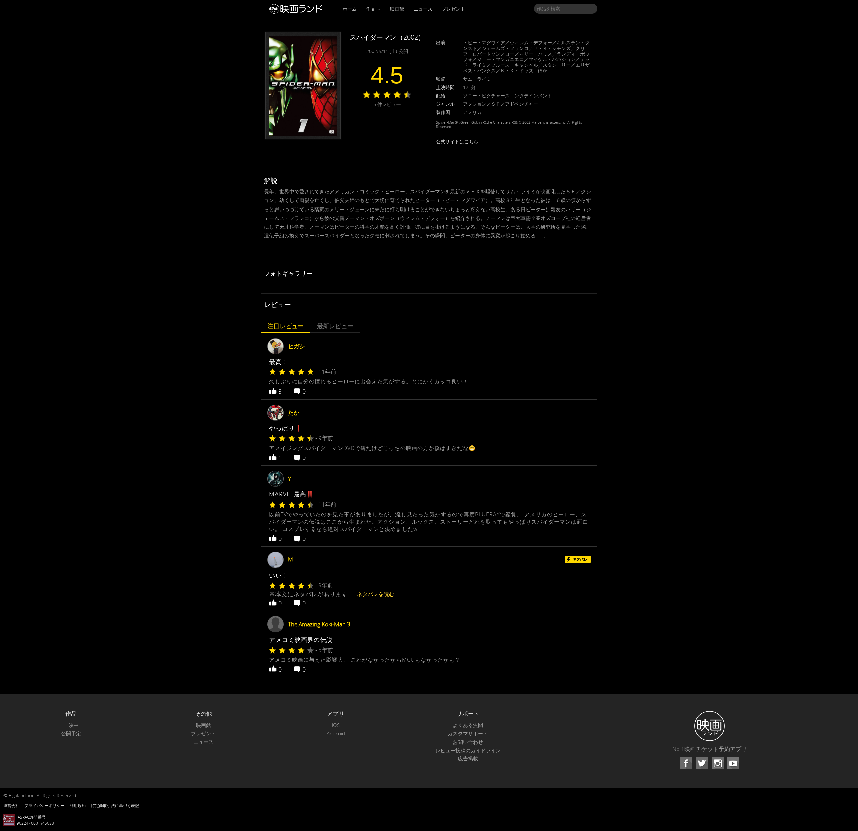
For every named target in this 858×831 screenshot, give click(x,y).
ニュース (423, 9)
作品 (371, 9)
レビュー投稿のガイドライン (468, 750)
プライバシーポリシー (44, 805)
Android (336, 733)
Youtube (733, 763)
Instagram (717, 763)
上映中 (71, 725)
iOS (336, 725)
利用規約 (78, 805)
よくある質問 (468, 725)
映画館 (397, 9)
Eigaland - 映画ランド (297, 9)
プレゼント (453, 9)
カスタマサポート (468, 733)
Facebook (686, 763)
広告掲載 (468, 758)
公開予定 (71, 733)
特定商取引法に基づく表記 (115, 805)
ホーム (350, 9)
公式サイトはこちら (457, 141)
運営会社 (11, 805)
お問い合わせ (468, 742)
